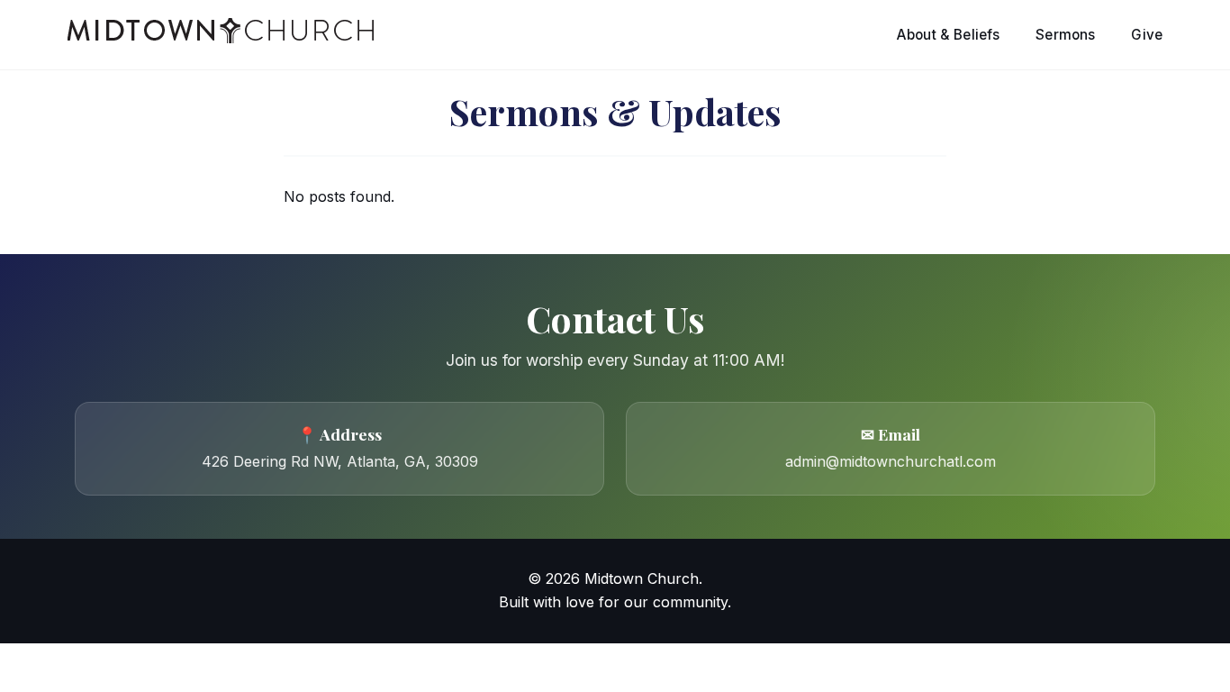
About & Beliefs (948, 34)
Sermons (1065, 34)
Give (1146, 34)
